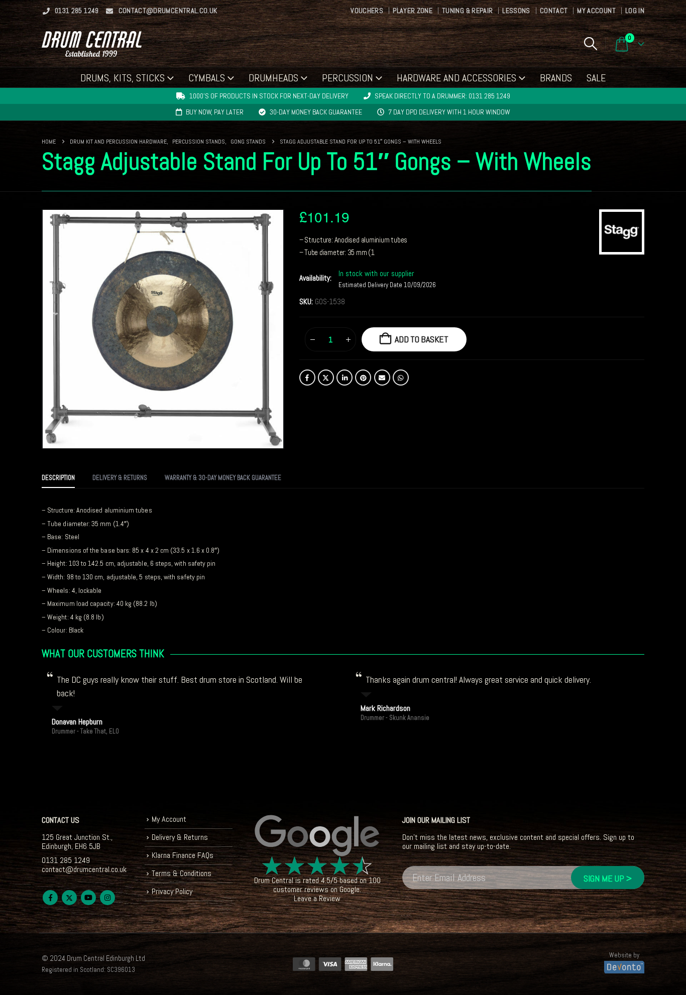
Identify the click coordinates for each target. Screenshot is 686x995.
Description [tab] (58, 477)
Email (382, 377)
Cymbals (206, 77)
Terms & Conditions (181, 873)
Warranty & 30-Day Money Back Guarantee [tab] (223, 477)
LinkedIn (344, 377)
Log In (634, 10)
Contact (553, 10)
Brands (556, 77)
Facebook (307, 377)
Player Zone (412, 10)
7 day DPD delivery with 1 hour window (449, 111)
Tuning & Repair (467, 10)
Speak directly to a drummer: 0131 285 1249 (442, 95)
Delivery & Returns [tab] (119, 477)
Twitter (326, 377)
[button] (590, 43)
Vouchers (367, 10)
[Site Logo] (92, 44)
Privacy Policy (172, 891)
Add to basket (421, 339)
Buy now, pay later (215, 111)
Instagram (107, 897)
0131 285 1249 (77, 10)
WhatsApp (401, 377)
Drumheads (273, 77)
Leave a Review (317, 898)
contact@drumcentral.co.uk (168, 10)
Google (349, 889)
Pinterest (363, 377)
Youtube (88, 897)
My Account (596, 10)
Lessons (516, 10)
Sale (596, 77)
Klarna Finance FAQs (182, 855)
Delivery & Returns (180, 837)
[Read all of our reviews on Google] (317, 836)
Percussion (347, 77)
